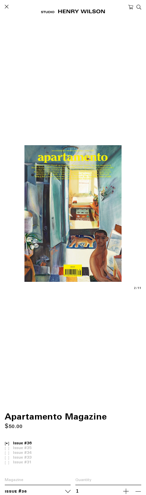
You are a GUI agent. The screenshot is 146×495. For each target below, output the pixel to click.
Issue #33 (22, 458)
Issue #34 (22, 453)
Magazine (14, 480)
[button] (39, 213)
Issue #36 (22, 443)
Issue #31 (22, 462)
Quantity (83, 480)
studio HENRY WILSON (73, 11)
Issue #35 (22, 448)
